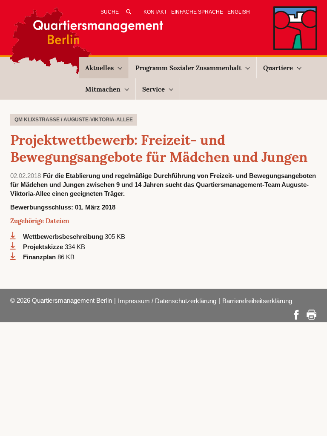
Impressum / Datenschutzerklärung (167, 300)
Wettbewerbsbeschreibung (64, 236)
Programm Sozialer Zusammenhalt (188, 68)
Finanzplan (40, 257)
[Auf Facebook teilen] (296, 314)
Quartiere (278, 68)
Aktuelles (99, 68)
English (238, 12)
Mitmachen (102, 89)
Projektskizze (44, 246)
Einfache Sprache (197, 12)
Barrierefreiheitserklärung (257, 300)
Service (153, 89)
